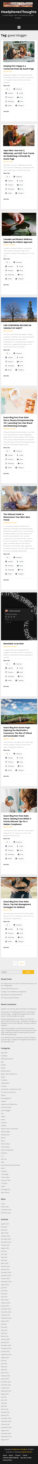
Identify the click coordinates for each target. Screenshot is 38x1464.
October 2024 (5, 1278)
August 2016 (5, 1439)
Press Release (5, 1147)
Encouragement (6, 1098)
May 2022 (4, 1367)
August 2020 (5, 1430)
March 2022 (4, 1373)
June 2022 (4, 1364)
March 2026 (4, 1233)
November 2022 (6, 1348)
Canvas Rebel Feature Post (9, 989)
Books (3, 1077)
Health (3, 1116)
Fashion (3, 1101)
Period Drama (5, 1144)
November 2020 (6, 1421)
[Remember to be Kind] (19, 616)
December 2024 (6, 1272)
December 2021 (6, 1382)
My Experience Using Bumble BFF (11, 995)
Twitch (3, 1186)
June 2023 (4, 1327)
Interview (4, 1123)
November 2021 (6, 1385)
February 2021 (5, 1412)
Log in (3, 1204)
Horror (3, 1119)
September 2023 (6, 1318)
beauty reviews (5, 1071)
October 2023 (5, 1315)
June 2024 (4, 1291)
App (2, 1062)
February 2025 (5, 1266)
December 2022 (6, 1345)
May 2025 (4, 1257)
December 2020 (6, 1418)
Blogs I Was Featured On (9, 1074)
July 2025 (4, 1251)
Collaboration (5, 1083)
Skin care (4, 1159)
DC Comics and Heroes (8, 1092)
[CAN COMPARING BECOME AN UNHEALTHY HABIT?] (19, 310)
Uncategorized (5, 1189)
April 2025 (4, 1260)
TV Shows (4, 1183)
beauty (3, 1068)
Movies (3, 1138)
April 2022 (4, 1370)
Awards (3, 1065)
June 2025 (4, 1254)
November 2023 (6, 1312)
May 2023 (4, 1330)
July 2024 (4, 1288)
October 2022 (5, 1351)
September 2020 (6, 1427)
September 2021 (6, 1391)
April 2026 (4, 1230)
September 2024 (6, 1281)
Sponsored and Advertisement (10, 1165)
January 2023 (5, 1342)
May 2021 (4, 1403)
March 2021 (4, 1409)
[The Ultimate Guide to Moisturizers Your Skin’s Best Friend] (19, 498)
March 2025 (4, 1263)
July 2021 (4, 1397)
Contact (18, 1455)
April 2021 (4, 1406)
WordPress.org (5, 1213)
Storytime (4, 1171)
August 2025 (5, 1248)
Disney (3, 1095)
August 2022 (5, 1357)
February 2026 (5, 1236)
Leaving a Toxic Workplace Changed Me (13, 992)
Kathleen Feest (5, 1009)
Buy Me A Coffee (26, 1457)
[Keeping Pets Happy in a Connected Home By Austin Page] (19, 51)
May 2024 (4, 1294)
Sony (2, 1162)
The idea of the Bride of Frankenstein (24, 1009)
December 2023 (6, 1309)
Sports (3, 1168)
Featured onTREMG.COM (9, 1104)
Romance (4, 1153)
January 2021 (5, 1415)
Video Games (5, 1192)
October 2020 (5, 1424)
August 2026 (5, 1224)
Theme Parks (5, 1177)
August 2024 (5, 1285)
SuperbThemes (26, 1452)
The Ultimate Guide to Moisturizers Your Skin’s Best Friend (16, 517)
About (11, 1455)
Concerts (4, 1086)
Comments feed (6, 1210)
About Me (4, 1053)
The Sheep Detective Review (10, 998)
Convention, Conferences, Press (11, 1089)
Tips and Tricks (5, 1180)
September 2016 (6, 1436)
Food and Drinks (6, 1107)
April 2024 (4, 1297)
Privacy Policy (7, 1460)
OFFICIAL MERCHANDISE (11, 1457)
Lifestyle (3, 1126)
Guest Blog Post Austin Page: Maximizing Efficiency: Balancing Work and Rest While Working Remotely (19, 1032)
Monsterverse (5, 1135)
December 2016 (6, 1433)
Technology (4, 1174)
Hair (2, 1113)
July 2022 (4, 1360)
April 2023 (4, 1333)
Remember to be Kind (13, 643)
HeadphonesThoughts (18, 12)
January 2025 (5, 1269)
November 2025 (6, 1242)
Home (5, 1455)
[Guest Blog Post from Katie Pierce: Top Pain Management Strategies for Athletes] (19, 887)
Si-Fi (2, 1156)
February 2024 (5, 1303)
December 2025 (6, 1239)
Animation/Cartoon (7, 1059)
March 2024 (4, 1300)
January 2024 (5, 1306)
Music (3, 1141)
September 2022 (6, 1354)
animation (4, 1056)
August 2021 (5, 1394)
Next (21, 963)
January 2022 (5, 1379)
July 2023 (4, 1324)
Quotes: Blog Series (7, 1150)
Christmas (4, 1080)
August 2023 (5, 1321)
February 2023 (5, 1339)
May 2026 (4, 1227)
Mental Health (5, 1132)
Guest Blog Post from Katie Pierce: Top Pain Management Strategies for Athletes (17, 904)
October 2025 (5, 1245)
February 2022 (5, 1376)
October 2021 (5, 1388)
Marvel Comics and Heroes (9, 1129)
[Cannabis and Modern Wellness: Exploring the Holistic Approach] (19, 224)
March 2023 (4, 1336)
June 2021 (4, 1400)
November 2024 (6, 1275)
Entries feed (4, 1207)
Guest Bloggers (6, 1110)
